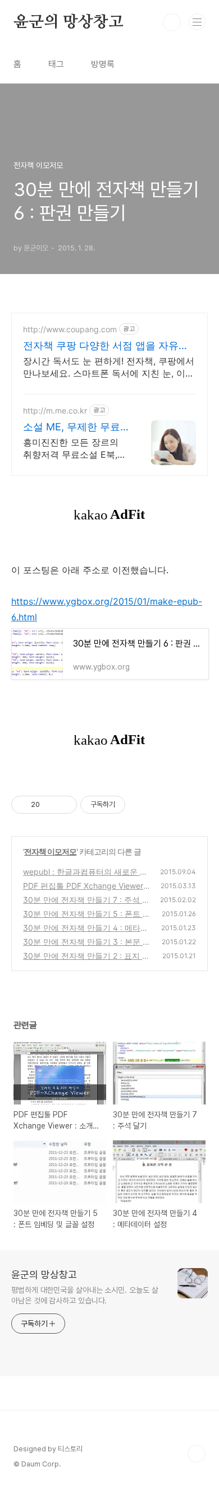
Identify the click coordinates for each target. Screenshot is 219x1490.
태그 (56, 64)
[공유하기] (50, 804)
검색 (171, 22)
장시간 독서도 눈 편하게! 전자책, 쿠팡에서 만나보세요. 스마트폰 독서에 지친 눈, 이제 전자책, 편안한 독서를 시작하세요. (108, 367)
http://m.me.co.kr (55, 410)
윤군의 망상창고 (68, 22)
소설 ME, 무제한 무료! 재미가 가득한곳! (73, 427)
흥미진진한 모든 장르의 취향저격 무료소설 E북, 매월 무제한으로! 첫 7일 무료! (71, 449)
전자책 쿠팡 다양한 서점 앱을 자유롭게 (106, 346)
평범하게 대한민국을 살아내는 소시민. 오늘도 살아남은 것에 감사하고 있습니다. (84, 1295)
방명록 (103, 64)
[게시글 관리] (64, 804)
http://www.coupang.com (70, 329)
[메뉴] (197, 21)
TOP (197, 1454)
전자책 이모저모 (50, 851)
